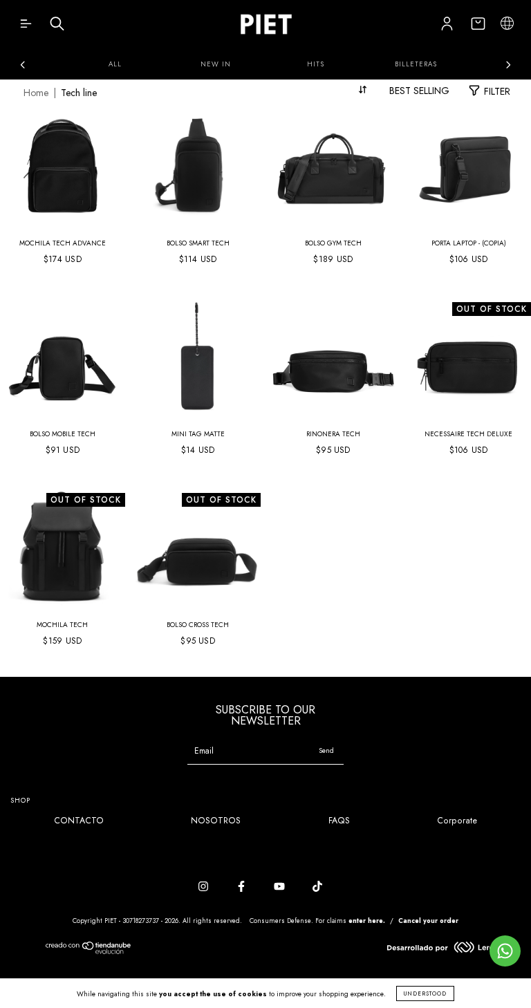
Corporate (457, 820)
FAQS (339, 820)
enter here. (366, 920)
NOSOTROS (216, 820)
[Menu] (26, 27)
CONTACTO (79, 820)
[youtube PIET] (281, 886)
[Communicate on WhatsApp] (505, 951)
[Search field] (57, 27)
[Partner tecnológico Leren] (442, 950)
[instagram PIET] (204, 886)
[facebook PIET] (243, 886)
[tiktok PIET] (317, 886)
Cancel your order (428, 920)
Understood (425, 993)
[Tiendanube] (89, 951)
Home (36, 93)
